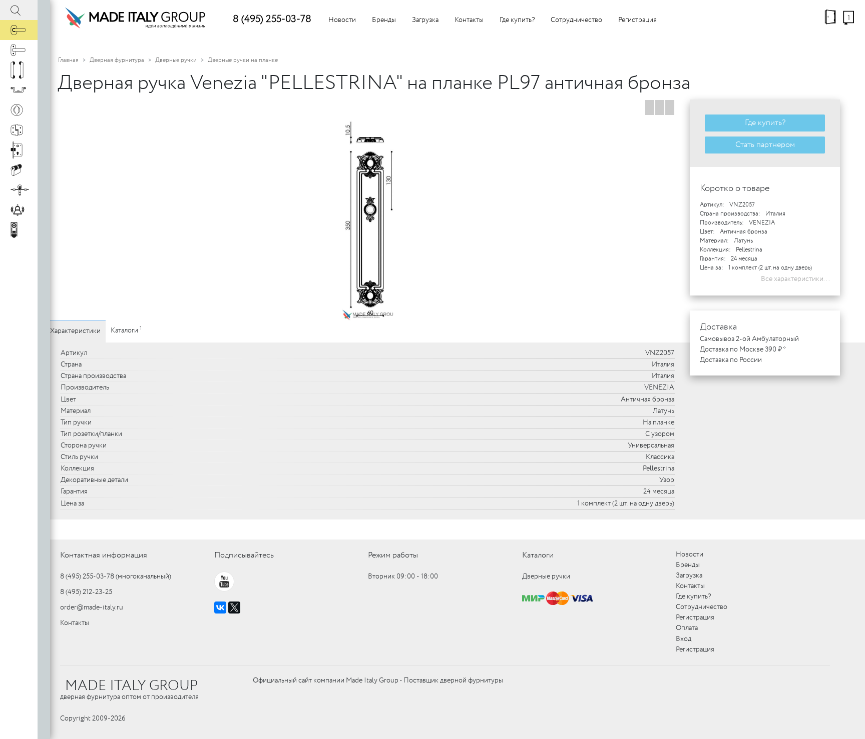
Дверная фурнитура (117, 60)
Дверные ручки (176, 60)
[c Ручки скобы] (19, 70)
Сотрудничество (576, 20)
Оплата (687, 628)
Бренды (384, 20)
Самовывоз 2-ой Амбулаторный (749, 339)
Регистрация (637, 20)
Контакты (469, 20)
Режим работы (393, 555)
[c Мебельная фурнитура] (19, 90)
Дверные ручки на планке (243, 60)
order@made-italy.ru (91, 607)
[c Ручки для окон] (19, 50)
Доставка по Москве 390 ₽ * (743, 349)
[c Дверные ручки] (19, 30)
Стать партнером (765, 144)
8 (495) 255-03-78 (272, 19)
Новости (342, 20)
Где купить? (517, 20)
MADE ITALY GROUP (131, 686)
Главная (68, 60)
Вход (683, 639)
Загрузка (425, 20)
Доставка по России (731, 360)
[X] (234, 608)
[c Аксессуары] (19, 210)
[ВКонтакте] (220, 608)
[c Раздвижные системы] (19, 190)
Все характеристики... (795, 279)
